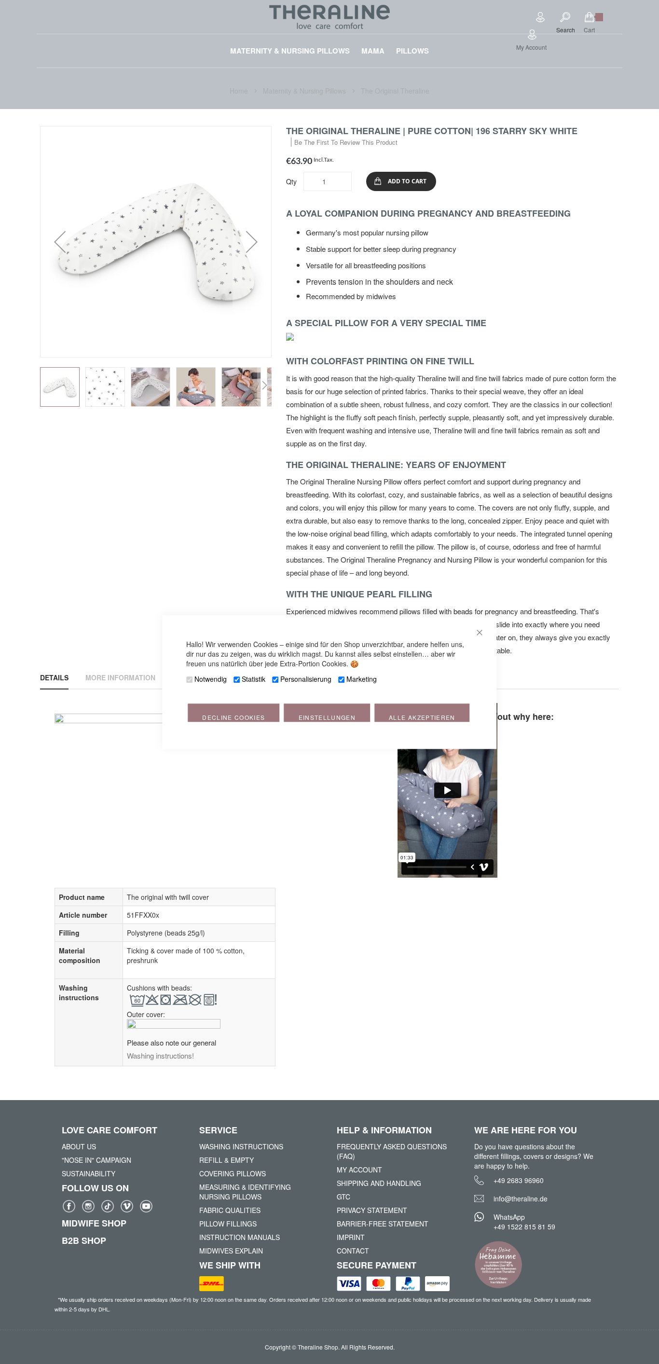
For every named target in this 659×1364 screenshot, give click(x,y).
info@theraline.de (521, 1198)
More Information (120, 677)
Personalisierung (305, 679)
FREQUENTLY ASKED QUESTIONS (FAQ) (392, 1151)
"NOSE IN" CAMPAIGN (96, 1160)
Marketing (361, 679)
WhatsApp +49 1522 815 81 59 (524, 1221)
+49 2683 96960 (519, 1180)
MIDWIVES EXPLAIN (231, 1250)
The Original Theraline (395, 91)
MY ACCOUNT (359, 1169)
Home (240, 91)
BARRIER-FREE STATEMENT (382, 1223)
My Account (531, 47)
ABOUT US (79, 1146)
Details (54, 677)
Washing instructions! (160, 1055)
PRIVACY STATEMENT (372, 1210)
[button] (60, 241)
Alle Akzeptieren (422, 717)
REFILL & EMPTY (226, 1160)
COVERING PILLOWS (232, 1173)
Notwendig (210, 679)
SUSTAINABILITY (88, 1173)
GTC (343, 1196)
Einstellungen (327, 717)
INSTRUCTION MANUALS (239, 1237)
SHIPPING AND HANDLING (379, 1183)
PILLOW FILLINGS (228, 1223)
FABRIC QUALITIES (230, 1210)
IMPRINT (351, 1237)
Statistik (253, 679)
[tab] (54, 677)
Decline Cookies (233, 717)
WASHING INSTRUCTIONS (241, 1146)
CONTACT (353, 1250)
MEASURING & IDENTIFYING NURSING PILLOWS (245, 1191)
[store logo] (329, 17)
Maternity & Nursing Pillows (305, 91)
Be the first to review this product (346, 142)
